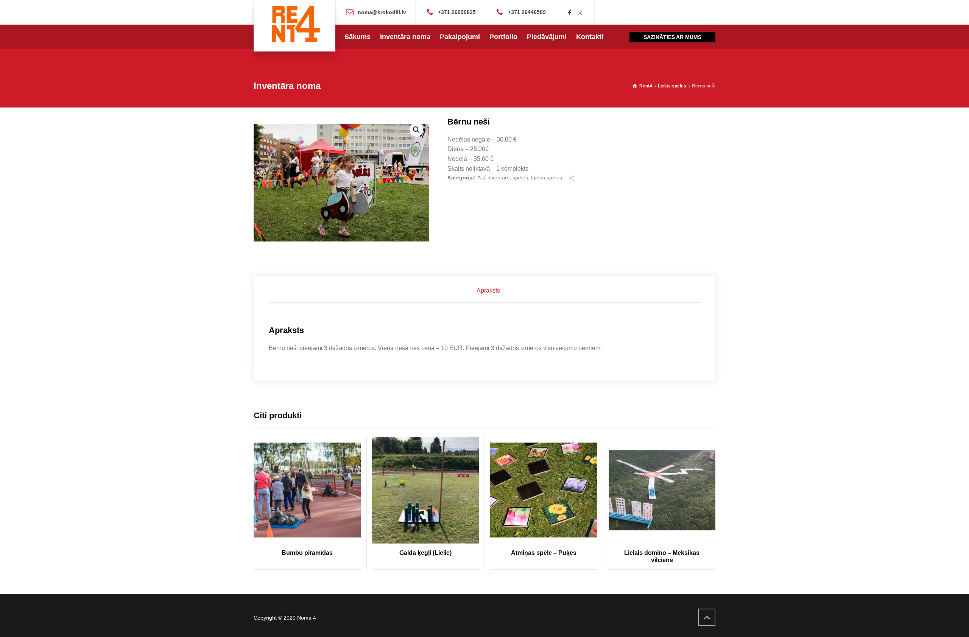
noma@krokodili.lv (382, 12)
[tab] (488, 291)
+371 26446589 (527, 12)
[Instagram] (580, 13)
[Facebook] (569, 13)
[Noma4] (294, 25)
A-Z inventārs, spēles (502, 177)
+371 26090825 (457, 12)
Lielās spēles (672, 86)
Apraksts (488, 290)
